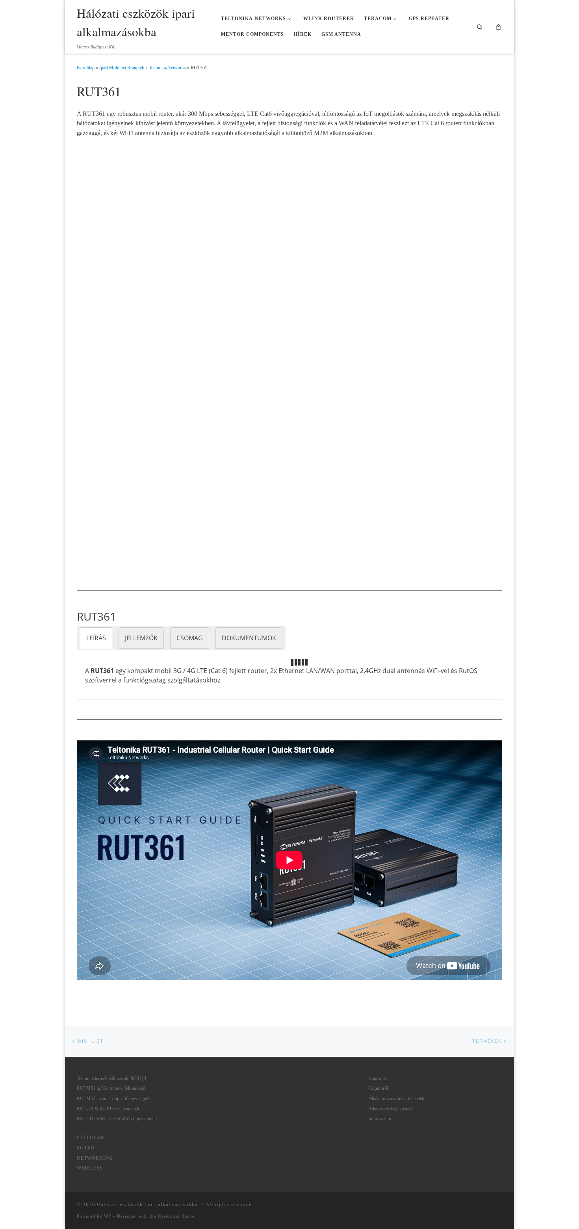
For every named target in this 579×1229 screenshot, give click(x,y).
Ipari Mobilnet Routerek (121, 68)
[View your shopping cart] (498, 26)
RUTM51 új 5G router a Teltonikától (111, 1088)
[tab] (96, 638)
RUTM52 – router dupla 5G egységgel (113, 1098)
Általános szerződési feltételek (396, 1098)
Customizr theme (176, 1216)
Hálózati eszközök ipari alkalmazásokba (148, 1204)
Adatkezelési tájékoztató (390, 1109)
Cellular (90, 1137)
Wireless (90, 1168)
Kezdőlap (86, 68)
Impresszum (379, 1118)
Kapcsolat (377, 1078)
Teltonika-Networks (167, 68)
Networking (95, 1158)
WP (107, 1216)
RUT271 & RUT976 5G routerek (108, 1109)
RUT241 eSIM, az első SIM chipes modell (117, 1118)
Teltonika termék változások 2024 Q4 (111, 1078)
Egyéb (86, 1148)
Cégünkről (378, 1088)
